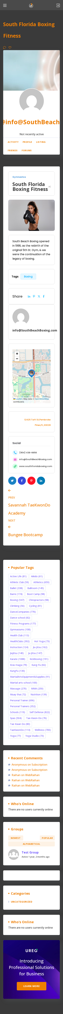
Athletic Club (19, 582)
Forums (27, 150)
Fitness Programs (23, 623)
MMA (37, 688)
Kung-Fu (39, 664)
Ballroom (35, 588)
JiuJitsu (17, 653)
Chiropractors (39, 600)
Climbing (17, 605)
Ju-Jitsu (35, 653)
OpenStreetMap (42, 398)
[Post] (39, 296)
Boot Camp (36, 594)
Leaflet (18, 398)
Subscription (39, 764)
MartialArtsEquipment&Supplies (30, 676)
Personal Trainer (22, 700)
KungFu (17, 670)
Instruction (19, 647)
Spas (16, 718)
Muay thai (18, 694)
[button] (31, 372)
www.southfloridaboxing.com (35, 466)
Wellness (43, 729)
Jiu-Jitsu (40, 647)
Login (58, 5)
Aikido (37, 576)
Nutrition (39, 694)
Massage (18, 688)
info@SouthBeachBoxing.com (35, 459)
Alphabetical (31, 843)
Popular (47, 837)
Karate (17, 659)
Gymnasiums (20, 629)
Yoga (15, 735)
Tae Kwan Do (20, 724)
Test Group (30, 852)
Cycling (35, 605)
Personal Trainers (23, 706)
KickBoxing (39, 659)
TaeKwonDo (20, 729)
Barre (16, 594)
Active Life (18, 576)
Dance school (20, 617)
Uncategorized (21, 901)
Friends (13, 150)
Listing (41, 141)
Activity (13, 141)
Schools (17, 712)
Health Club (19, 635)
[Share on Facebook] (43, 296)
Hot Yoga (42, 641)
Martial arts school (23, 682)
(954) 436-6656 (28, 452)
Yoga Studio (34, 735)
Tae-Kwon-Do (36, 718)
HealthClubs (20, 641)
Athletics (41, 582)
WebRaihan (32, 775)
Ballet (16, 588)
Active (31, 837)
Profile (27, 141)
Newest (15, 837)
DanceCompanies (23, 611)
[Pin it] (34, 296)
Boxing (28, 276)
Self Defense (40, 712)
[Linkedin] (29, 296)
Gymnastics (19, 177)
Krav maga (18, 664)
